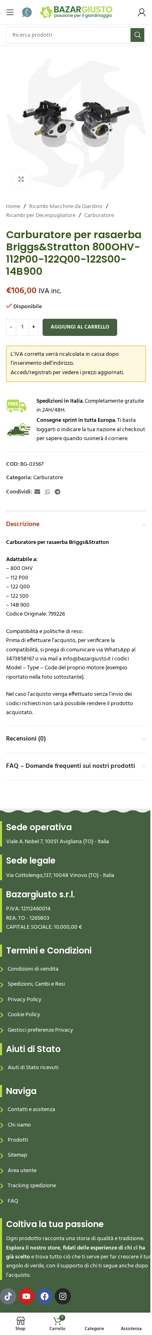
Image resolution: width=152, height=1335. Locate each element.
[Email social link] (37, 492)
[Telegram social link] (57, 492)
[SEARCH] (137, 35)
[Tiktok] (8, 1296)
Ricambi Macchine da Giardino (66, 206)
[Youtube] (26, 1296)
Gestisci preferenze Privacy (40, 1030)
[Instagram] (63, 1296)
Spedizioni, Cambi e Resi (36, 984)
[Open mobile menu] (10, 12)
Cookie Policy (24, 1014)
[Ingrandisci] (21, 179)
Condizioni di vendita (33, 969)
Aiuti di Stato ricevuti (33, 1067)
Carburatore (99, 215)
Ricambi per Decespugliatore (40, 215)
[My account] (142, 12)
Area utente (22, 1170)
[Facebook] (44, 1296)
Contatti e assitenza (31, 1109)
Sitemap (17, 1155)
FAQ (13, 1201)
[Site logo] (76, 12)
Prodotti (18, 1140)
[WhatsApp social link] (47, 492)
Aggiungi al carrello (80, 327)
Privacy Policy (24, 999)
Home (13, 206)
